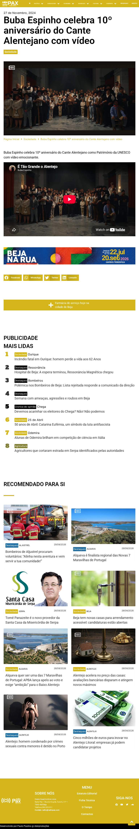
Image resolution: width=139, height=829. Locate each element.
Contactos (87, 814)
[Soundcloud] (132, 804)
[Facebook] (116, 804)
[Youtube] (122, 804)
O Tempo (87, 807)
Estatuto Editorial (87, 793)
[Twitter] (127, 804)
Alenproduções (41, 826)
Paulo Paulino (24, 826)
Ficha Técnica (87, 800)
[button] (13, 278)
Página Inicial (11, 139)
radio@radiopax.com (51, 810)
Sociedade (11, 51)
